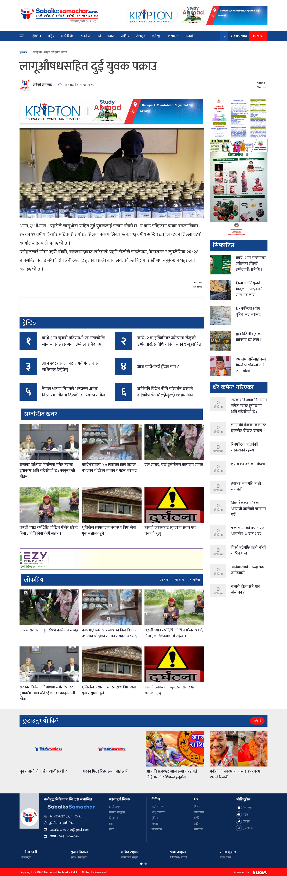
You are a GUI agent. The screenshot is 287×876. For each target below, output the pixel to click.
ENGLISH (258, 36)
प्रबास (110, 36)
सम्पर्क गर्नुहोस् (117, 812)
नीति (111, 829)
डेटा (111, 823)
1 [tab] (141, 864)
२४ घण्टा (164, 580)
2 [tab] (145, 864)
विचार (155, 823)
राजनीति (85, 36)
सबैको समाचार (42, 85)
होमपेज (36, 36)
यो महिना (195, 580)
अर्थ (99, 36)
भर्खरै (196, 818)
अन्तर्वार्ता (190, 36)
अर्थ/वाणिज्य (158, 812)
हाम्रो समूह (114, 806)
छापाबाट (173, 36)
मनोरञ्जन (156, 36)
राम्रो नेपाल (157, 806)
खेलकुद (140, 36)
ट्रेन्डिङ (155, 818)
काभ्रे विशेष (67, 36)
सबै (256, 720)
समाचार (198, 829)
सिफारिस (157, 829)
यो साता (179, 580)
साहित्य (125, 36)
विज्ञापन (113, 818)
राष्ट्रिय (51, 36)
